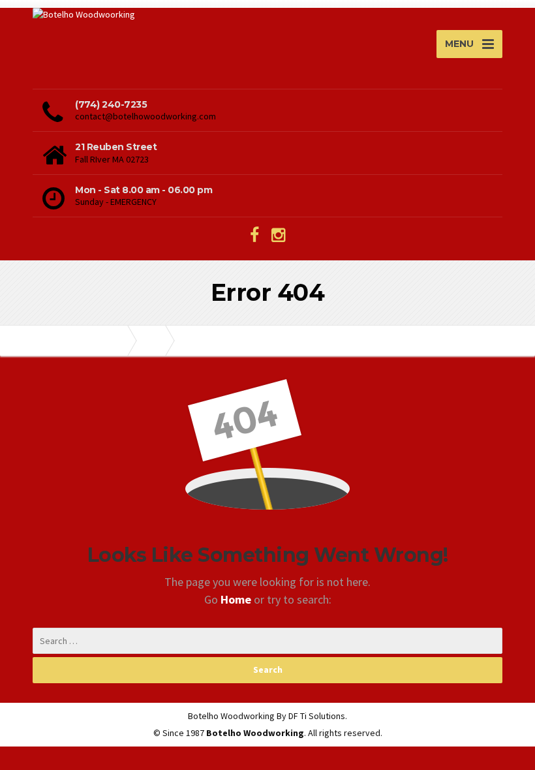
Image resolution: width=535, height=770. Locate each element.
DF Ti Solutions (316, 716)
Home (237, 599)
